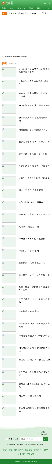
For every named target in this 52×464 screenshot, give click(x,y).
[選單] (48, 3)
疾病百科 (37, 450)
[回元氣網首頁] (9, 3)
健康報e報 (13, 439)
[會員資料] (45, 3)
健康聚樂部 (18, 450)
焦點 (4, 8)
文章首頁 (21, 454)
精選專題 (28, 450)
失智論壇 (21, 8)
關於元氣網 (7, 450)
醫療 (31, 8)
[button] (49, 8)
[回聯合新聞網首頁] (3, 3)
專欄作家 (30, 454)
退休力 (46, 450)
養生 (12, 8)
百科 (39, 8)
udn (3, 56)
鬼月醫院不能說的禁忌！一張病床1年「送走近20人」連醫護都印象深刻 (28, 13)
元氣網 (9, 56)
